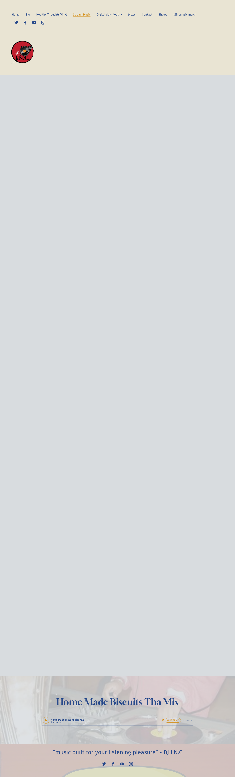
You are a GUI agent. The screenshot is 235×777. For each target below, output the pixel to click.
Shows (163, 14)
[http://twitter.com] (16, 23)
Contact (147, 14)
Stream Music (81, 14)
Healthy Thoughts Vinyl (51, 14)
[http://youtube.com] (34, 23)
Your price (173, 720)
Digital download (108, 14)
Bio (28, 14)
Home (16, 14)
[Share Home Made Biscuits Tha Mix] (163, 720)
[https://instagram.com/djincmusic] (43, 23)
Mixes (132, 14)
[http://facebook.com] (25, 23)
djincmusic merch (184, 14)
